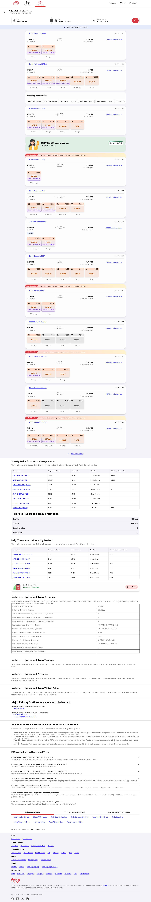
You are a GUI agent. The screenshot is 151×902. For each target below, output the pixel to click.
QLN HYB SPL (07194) (20, 480)
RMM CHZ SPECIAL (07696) (22, 489)
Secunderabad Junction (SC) (24, 717)
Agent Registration (38, 846)
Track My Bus (16, 853)
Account (134, 3)
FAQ (49, 853)
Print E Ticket (40, 853)
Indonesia (20, 874)
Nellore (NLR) (18, 708)
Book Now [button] (133, 587)
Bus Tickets (15, 839)
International (84, 874)
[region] (75, 45)
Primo (76, 853)
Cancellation (28, 853)
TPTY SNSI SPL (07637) (21, 475)
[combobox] (31, 20)
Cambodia (58, 874)
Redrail (21, 867)
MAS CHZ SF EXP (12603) (21, 559)
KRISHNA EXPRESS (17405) (22, 577)
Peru (75, 874)
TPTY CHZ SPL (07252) (21, 503)
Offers (63, 853)
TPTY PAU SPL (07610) (20, 498)
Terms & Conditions (18, 860)
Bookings (113, 3)
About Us (14, 846)
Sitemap (56, 853)
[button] (51, 20)
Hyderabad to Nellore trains (31, 587)
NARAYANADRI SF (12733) (21, 568)
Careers (51, 846)
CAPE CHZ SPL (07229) (21, 494)
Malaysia (40, 874)
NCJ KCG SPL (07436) (20, 508)
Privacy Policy (33, 860)
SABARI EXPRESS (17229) (21, 573)
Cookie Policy (46, 860)
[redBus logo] (16, 3)
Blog (70, 853)
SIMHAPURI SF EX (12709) (21, 564)
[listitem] (30, 233)
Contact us (25, 846)
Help (124, 3)
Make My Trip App (33, 867)
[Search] (135, 20)
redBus (14, 867)
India (13, 874)
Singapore (30, 874)
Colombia (68, 874)
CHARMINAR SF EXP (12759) (22, 554)
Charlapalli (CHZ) (20, 715)
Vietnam (49, 874)
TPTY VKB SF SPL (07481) (22, 485)
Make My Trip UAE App (49, 867)
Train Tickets (27, 839)
